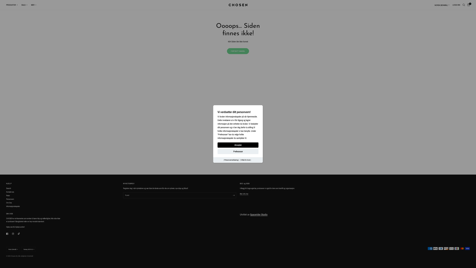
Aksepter (238, 145)
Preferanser (238, 151)
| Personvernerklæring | (231, 160)
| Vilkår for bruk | (245, 160)
